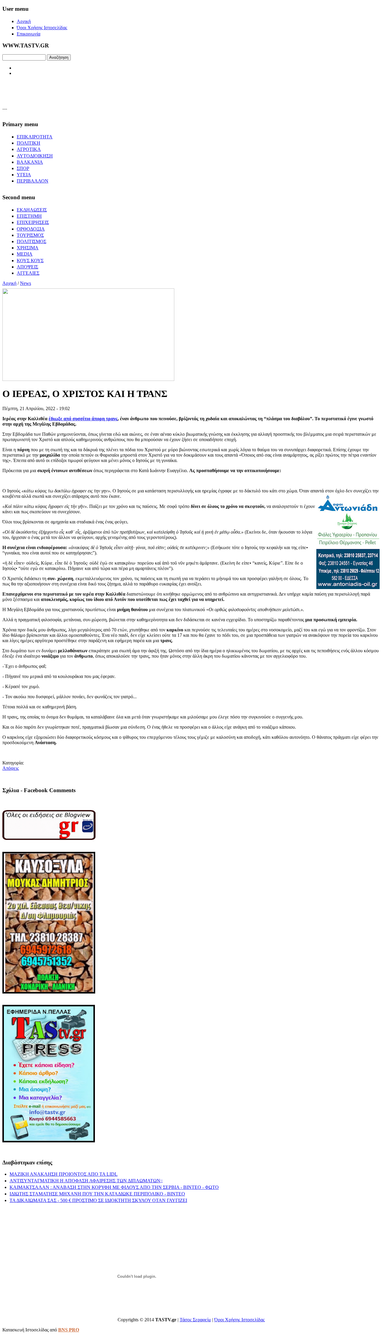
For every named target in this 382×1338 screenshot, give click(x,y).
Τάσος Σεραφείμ (195, 1319)
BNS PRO (68, 1329)
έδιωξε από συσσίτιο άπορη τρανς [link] (83, 418)
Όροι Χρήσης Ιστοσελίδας (239, 1319)
